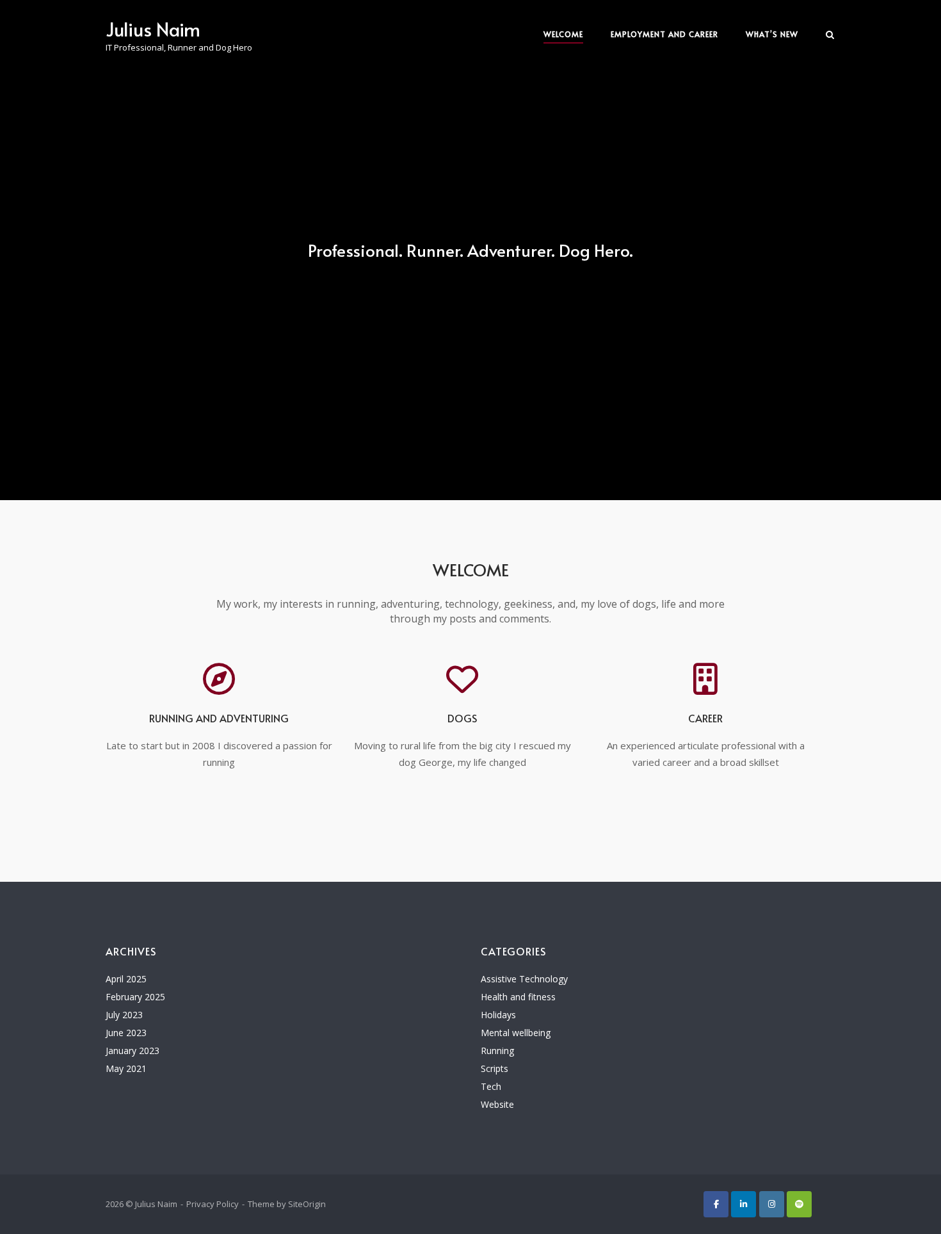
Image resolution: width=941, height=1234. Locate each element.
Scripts (494, 1068)
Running (497, 1050)
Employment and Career (664, 34)
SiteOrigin (307, 1204)
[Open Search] (829, 36)
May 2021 (126, 1068)
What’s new (772, 34)
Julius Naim (153, 29)
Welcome (563, 34)
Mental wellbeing (516, 1033)
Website (497, 1104)
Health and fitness (518, 997)
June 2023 (126, 1033)
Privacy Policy (212, 1204)
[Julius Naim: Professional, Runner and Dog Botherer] (716, 1204)
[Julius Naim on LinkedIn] (743, 1204)
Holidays (498, 1015)
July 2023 (124, 1015)
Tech (491, 1086)
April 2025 (126, 979)
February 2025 (135, 997)
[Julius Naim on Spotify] (799, 1204)
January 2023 (132, 1050)
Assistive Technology (524, 979)
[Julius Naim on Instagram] (771, 1204)
